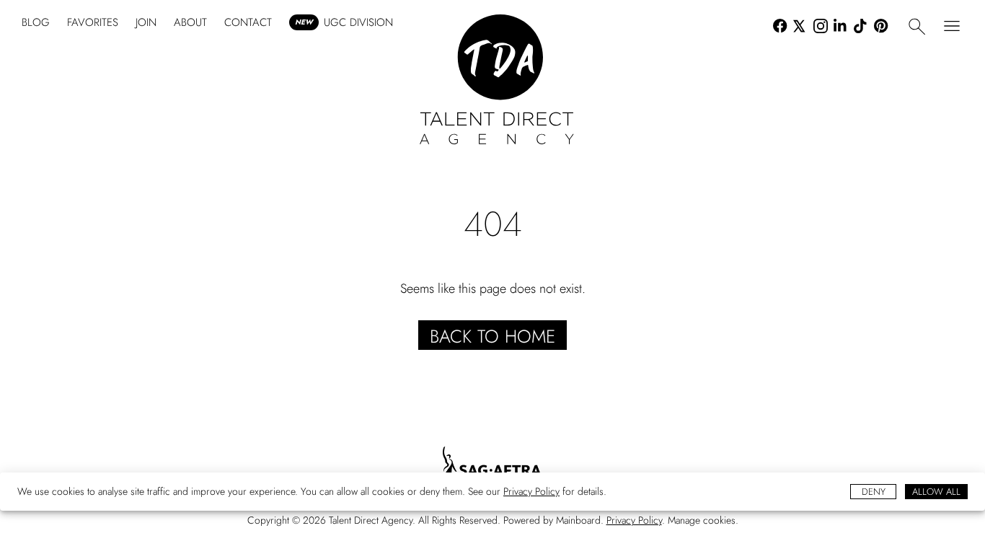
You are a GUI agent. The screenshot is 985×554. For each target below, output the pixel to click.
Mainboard (578, 520)
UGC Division (344, 22)
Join (146, 22)
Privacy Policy (531, 491)
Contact (248, 22)
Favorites (92, 22)
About (190, 22)
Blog (36, 22)
